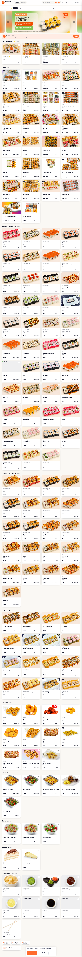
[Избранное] (66, 2)
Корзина (77, 2)
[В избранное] (19, 45)
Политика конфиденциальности (47, 949)
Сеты (15, 8)
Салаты (66, 8)
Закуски (53, 8)
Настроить (52, 953)
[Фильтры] (62, 2)
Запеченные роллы (34, 8)
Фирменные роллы (23, 8)
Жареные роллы (45, 8)
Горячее (60, 8)
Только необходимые (43, 953)
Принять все (32, 953)
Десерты (72, 8)
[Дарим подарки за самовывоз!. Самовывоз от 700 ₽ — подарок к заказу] (41, 22)
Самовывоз (23, 2)
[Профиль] (70, 2)
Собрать (76, 36)
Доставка (17, 2)
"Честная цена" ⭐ (7, 8)
